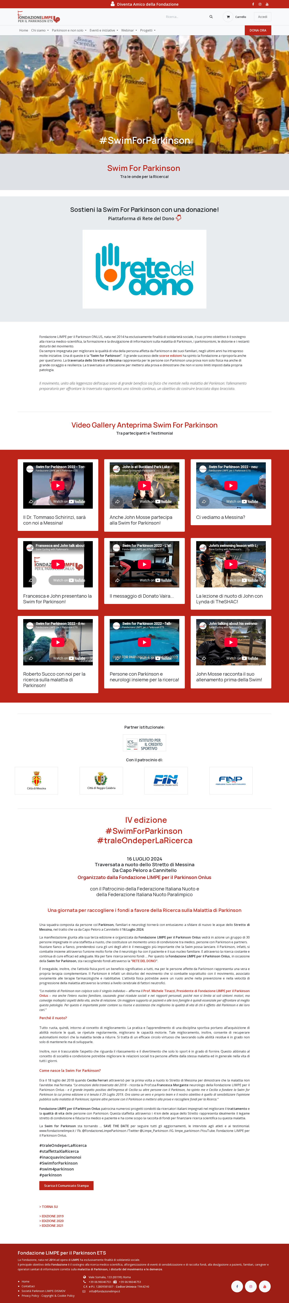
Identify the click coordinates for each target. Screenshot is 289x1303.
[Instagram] (260, 4)
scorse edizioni (170, 355)
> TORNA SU (48, 1207)
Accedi (262, 17)
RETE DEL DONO (144, 961)
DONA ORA (258, 30)
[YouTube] (267, 4)
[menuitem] (24, 30)
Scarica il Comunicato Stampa (66, 1185)
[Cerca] (211, 16)
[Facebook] (253, 4)
